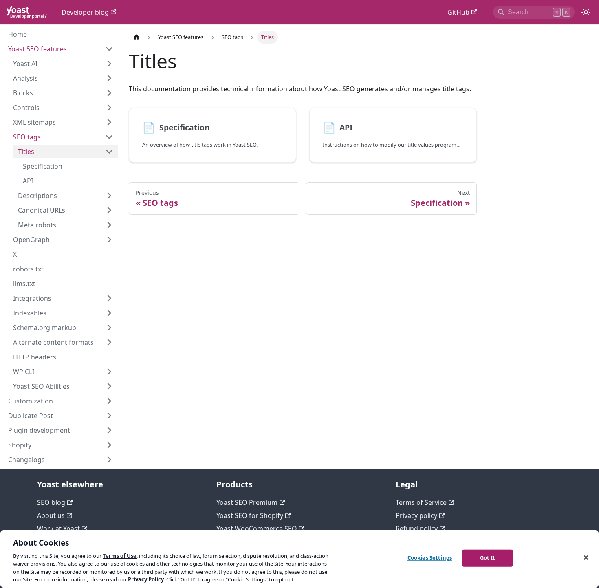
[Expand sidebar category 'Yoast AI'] (109, 63)
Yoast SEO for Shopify (249, 515)
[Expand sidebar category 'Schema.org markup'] (109, 327)
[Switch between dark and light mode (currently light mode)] (585, 12)
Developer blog (85, 12)
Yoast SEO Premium (246, 502)
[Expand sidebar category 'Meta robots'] (109, 224)
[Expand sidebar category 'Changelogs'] (109, 459)
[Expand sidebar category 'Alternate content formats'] (109, 342)
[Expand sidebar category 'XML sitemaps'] (109, 122)
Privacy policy (416, 515)
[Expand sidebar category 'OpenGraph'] (109, 239)
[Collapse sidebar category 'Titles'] (109, 151)
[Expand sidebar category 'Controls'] (109, 107)
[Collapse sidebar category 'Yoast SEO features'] (109, 48)
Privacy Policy (146, 579)
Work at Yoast (58, 528)
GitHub (458, 12)
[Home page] (136, 37)
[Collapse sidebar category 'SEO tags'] (109, 136)
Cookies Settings (429, 558)
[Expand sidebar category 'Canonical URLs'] (109, 210)
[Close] (586, 558)
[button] (63, 78)
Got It (487, 558)
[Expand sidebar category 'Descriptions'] (109, 195)
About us (51, 515)
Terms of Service (421, 502)
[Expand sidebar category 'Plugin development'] (109, 430)
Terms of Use (120, 555)
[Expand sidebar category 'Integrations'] (109, 298)
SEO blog (51, 502)
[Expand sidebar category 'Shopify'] (109, 444)
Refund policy (417, 528)
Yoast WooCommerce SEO (256, 528)
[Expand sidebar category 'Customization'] (109, 400)
